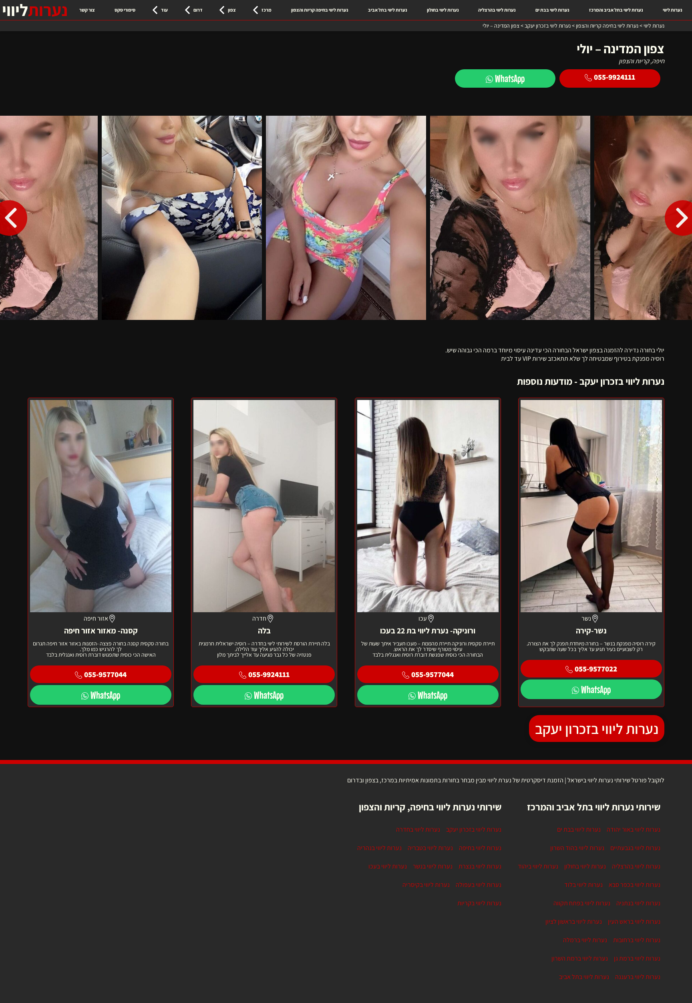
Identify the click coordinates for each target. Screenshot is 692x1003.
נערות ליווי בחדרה (418, 829)
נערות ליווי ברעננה (637, 977)
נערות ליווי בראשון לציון (573, 921)
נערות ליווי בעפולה (478, 884)
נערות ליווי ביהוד (538, 866)
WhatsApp (510, 78)
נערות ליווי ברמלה (585, 940)
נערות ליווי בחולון (443, 10)
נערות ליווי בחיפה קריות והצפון (319, 10)
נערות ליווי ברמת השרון (579, 958)
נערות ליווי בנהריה (379, 848)
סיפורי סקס (125, 10)
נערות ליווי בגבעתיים (635, 848)
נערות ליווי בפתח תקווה (581, 903)
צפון (232, 10)
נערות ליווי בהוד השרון (577, 848)
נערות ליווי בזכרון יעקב (596, 728)
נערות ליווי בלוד (583, 884)
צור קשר (87, 10)
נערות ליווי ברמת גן (637, 958)
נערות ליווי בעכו (387, 866)
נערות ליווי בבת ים (552, 10)
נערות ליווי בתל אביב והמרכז (616, 10)
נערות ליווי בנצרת (480, 866)
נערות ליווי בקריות (479, 903)
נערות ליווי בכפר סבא (634, 884)
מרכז (267, 10)
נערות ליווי (672, 10)
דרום (198, 10)
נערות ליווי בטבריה (430, 848)
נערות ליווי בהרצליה (497, 10)
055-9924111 (614, 77)
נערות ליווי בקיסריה (426, 884)
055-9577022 (596, 668)
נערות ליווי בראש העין (634, 921)
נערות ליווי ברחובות (636, 940)
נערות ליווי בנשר (433, 866)
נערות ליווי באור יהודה (633, 829)
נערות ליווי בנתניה (638, 903)
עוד (164, 10)
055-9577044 (432, 674)
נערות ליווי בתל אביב (387, 10)
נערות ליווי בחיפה (480, 848)
